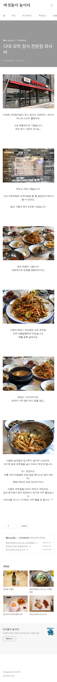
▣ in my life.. (11, 538)
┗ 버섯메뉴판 (23, 538)
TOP (51, 673)
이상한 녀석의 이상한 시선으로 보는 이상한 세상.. (21, 633)
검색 (45, 5)
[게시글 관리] (14, 526)
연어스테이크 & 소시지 (15, 549)
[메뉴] (52, 5)
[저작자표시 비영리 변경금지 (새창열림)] (33, 526)
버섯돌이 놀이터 (16, 5)
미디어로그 (27, 15)
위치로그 (42, 15)
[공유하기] (11, 526)
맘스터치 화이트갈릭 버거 (17, 546)
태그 (14, 15)
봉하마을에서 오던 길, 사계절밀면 (20, 542)
